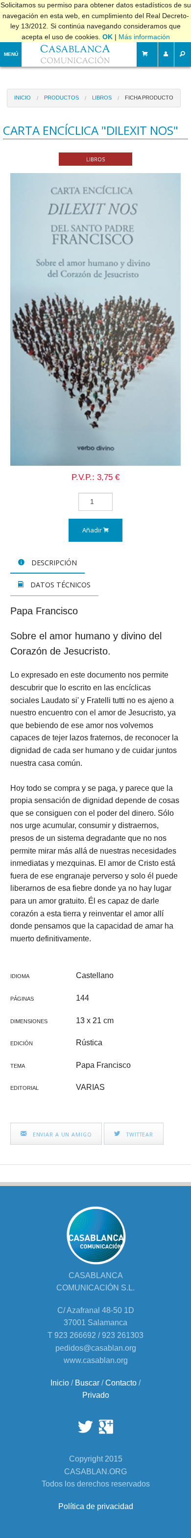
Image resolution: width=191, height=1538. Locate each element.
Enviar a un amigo (61, 1134)
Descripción (53, 562)
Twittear (138, 1134)
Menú (11, 54)
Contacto (121, 1383)
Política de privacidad (95, 1506)
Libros (102, 98)
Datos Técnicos (59, 584)
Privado (95, 1395)
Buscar (87, 1383)
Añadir (92, 530)
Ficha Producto (149, 98)
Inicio (22, 98)
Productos (61, 98)
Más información (144, 37)
